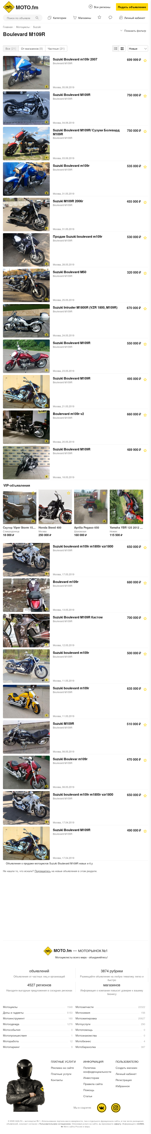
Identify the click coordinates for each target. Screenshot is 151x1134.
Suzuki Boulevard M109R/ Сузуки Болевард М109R (86, 132)
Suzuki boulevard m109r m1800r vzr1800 (83, 546)
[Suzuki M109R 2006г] (26, 214)
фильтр (135, 30)
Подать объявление (132, 7)
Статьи (87, 1096)
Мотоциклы (22, 27)
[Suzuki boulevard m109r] (26, 666)
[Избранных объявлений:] (100, 18)
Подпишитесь (43, 871)
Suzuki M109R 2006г (68, 201)
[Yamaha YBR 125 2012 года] (126, 507)
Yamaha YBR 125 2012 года (128, 527)
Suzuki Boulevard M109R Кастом (78, 617)
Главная (8, 27)
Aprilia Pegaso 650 (86, 527)
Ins (116, 1108)
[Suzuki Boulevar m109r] (26, 772)
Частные (56, 48)
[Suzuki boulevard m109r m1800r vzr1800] (26, 559)
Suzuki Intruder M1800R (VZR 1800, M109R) (85, 307)
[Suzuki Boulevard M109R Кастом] (26, 630)
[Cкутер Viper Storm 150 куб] (19, 507)
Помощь (88, 1090)
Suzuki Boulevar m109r (70, 759)
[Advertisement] (75, 907)
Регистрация (124, 1080)
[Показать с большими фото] (122, 48)
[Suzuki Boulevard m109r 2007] (26, 72)
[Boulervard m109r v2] (26, 427)
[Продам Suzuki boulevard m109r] (26, 250)
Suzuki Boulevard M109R (71, 94)
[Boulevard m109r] (26, 595)
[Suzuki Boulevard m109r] (26, 179)
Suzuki (37, 27)
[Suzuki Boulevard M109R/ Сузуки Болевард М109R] (26, 143)
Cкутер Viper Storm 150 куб (21, 527)
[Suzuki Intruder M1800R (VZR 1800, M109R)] (26, 321)
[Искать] (38, 18)
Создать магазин (126, 1068)
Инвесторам (91, 1078)
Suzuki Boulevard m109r (71, 165)
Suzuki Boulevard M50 (69, 272)
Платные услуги (61, 1074)
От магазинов (32, 48)
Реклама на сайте (62, 1068)
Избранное (123, 1086)
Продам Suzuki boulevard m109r (77, 236)
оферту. (118, 1123)
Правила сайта (93, 1084)
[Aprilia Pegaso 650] (91, 507)
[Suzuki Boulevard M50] (26, 285)
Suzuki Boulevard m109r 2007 (75, 59)
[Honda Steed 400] (55, 507)
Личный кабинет (126, 1074)
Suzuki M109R (63, 723)
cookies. (141, 1123)
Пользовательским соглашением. (55, 1123)
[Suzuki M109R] (26, 737)
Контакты (57, 1080)
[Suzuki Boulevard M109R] (26, 108)
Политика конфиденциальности (97, 1070)
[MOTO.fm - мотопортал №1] (9, 6)
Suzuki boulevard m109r (71, 652)
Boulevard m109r (65, 581)
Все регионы (102, 7)
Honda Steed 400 (50, 527)
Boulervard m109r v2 (68, 413)
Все (11, 48)
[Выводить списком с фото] (115, 48)
